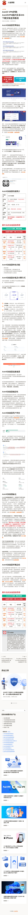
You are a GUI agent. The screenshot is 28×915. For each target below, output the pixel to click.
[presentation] (14, 762)
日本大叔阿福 (6, 21)
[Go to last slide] (4, 687)
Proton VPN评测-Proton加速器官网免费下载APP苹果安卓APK (7, 659)
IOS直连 (12, 242)
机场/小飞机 (6, 727)
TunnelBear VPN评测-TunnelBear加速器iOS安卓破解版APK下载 (20, 659)
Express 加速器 (9, 581)
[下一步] (24, 687)
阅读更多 (6, 775)
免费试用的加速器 (8, 723)
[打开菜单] (25, 3)
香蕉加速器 (16, 417)
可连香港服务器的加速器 (9, 721)
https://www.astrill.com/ (19, 83)
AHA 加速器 (10, 132)
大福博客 (16, 911)
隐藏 (9, 731)
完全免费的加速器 (8, 725)
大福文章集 (4, 9)
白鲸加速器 (6, 38)
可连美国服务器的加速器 (9, 719)
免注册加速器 (7, 718)
